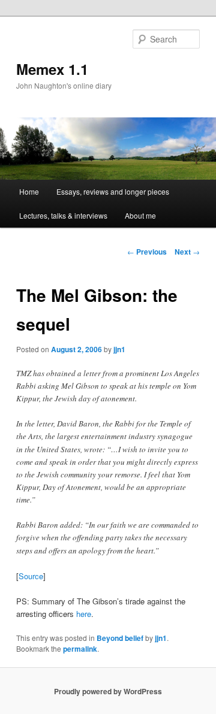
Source (31, 576)
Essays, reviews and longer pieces (112, 191)
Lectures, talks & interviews (63, 215)
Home (29, 191)
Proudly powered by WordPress (108, 691)
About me (140, 215)
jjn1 (119, 349)
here (83, 613)
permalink (80, 648)
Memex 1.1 (52, 69)
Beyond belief (120, 638)
